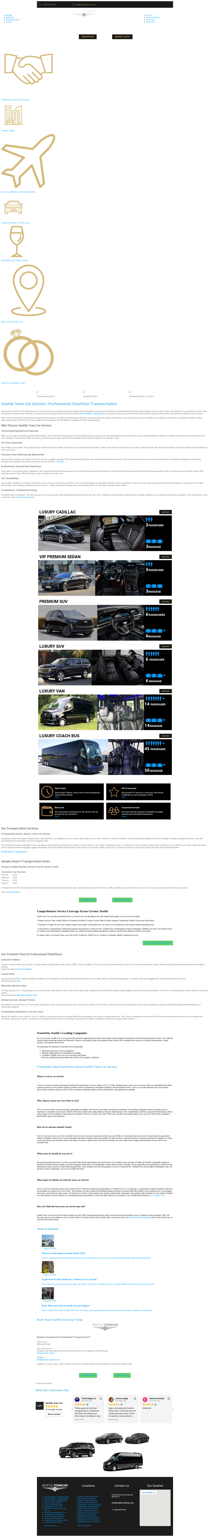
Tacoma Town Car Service (88, 1496)
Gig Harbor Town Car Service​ (89, 1522)
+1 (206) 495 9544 (48, 5)
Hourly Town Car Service (53, 1518)
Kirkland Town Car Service (88, 1508)
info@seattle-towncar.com (85, 5)
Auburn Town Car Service (87, 1510)
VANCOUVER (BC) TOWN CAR (15, 223)
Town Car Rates (12, 892)
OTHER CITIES (7, 131)
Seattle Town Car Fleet (53, 1503)
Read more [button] (79, 1419)
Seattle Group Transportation (55, 1501)
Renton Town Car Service (87, 1502)
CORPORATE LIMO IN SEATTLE (15, 100)
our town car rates (26, 497)
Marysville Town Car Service (88, 1518)
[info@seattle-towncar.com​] (108, 1503)
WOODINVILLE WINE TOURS (14, 261)
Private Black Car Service (54, 1514)
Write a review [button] (54, 1414)
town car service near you (139, 1217)
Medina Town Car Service (87, 1516)
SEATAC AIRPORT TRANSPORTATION (18, 192)
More (57, 797)
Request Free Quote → (47, 1353)
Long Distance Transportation (56, 1520)
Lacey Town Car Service (87, 1514)
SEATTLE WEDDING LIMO (13, 383)
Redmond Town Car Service (88, 1512)
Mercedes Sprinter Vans (26, 995)
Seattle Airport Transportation (56, 1499)
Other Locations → (85, 1525)
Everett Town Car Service (87, 1500)
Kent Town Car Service (86, 1498)
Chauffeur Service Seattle (54, 1516)
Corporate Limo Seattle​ (53, 1522)
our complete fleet (157, 1195)
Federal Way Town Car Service (89, 1504)
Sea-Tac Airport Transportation (56, 1497)
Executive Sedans (24, 969)
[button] (172, 1409)
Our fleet (60, 461)
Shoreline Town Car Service (88, 1520)
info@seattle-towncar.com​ (123, 1503)
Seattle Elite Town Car (53, 1507)
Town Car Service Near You (54, 1512)
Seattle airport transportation (92, 413)
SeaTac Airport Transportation (14, 852)
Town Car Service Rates (53, 1505)
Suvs (18, 981)
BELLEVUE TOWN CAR (12, 322)
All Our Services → (51, 1526)
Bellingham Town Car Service (89, 1506)
